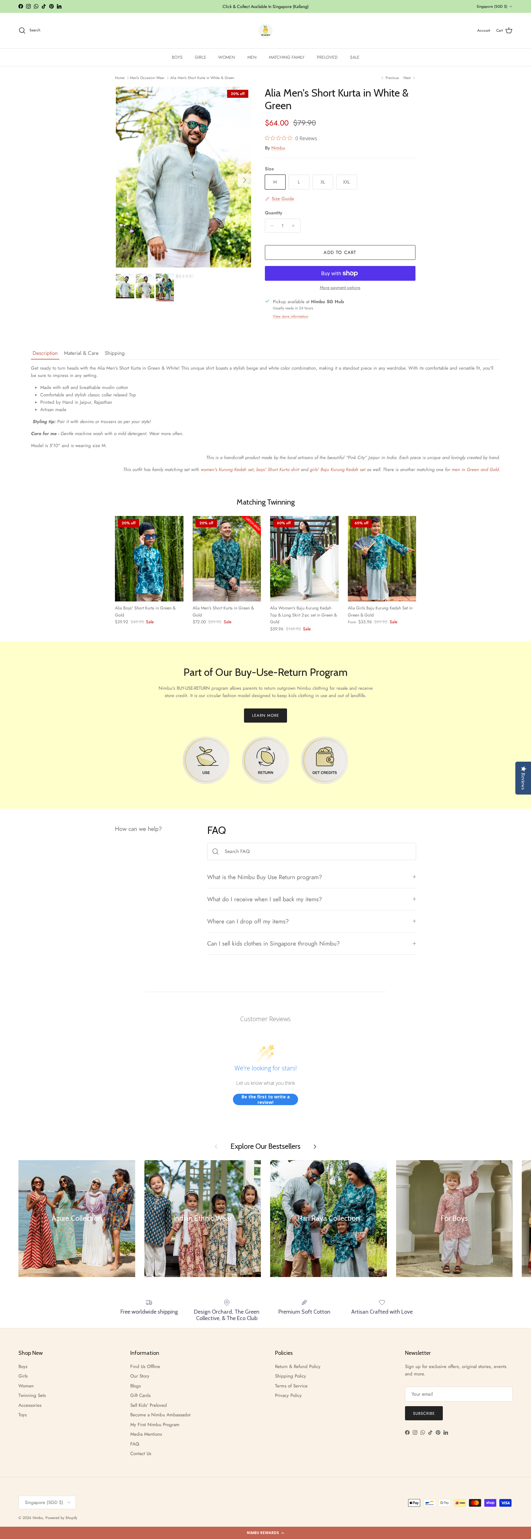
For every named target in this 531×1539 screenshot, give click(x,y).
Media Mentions (146, 1434)
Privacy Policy (288, 1395)
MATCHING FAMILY (287, 57)
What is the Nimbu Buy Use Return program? (264, 877)
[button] (265, 1533)
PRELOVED (327, 57)
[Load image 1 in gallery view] (183, 177)
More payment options (340, 287)
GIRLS (200, 57)
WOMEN (226, 57)
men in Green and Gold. (476, 469)
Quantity (273, 213)
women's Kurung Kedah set (227, 469)
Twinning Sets (32, 1395)
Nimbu (278, 148)
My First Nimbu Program (154, 1424)
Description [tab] (45, 353)
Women (26, 1385)
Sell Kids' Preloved (148, 1405)
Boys (22, 1366)
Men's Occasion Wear (147, 78)
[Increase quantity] (294, 225)
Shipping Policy (290, 1376)
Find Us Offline (145, 1366)
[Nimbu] (265, 30)
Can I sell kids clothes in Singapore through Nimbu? (273, 943)
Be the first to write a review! (266, 1099)
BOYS (177, 57)
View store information (290, 316)
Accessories (29, 1405)
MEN (252, 57)
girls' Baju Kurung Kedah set (338, 469)
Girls (23, 1376)
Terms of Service (291, 1385)
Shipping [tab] (115, 353)
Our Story (139, 1376)
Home (119, 78)
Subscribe (424, 1413)
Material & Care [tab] (81, 353)
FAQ (134, 1444)
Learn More (265, 715)
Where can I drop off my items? (248, 921)
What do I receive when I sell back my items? (264, 899)
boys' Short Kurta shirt (277, 469)
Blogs (135, 1385)
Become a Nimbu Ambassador (160, 1414)
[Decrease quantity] (270, 225)
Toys (22, 1414)
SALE (355, 57)
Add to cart (340, 252)
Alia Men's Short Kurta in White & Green (202, 78)
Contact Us (140, 1453)
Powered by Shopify (61, 1518)
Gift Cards (140, 1395)
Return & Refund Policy (298, 1366)
